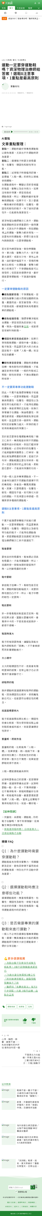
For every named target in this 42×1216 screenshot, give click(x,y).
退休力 (16, 1206)
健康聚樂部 (22, 1202)
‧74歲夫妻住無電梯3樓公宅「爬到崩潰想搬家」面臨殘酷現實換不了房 (20, 978)
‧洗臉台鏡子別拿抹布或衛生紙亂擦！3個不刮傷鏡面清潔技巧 (20, 966)
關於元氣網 (11, 1202)
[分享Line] (15, 13)
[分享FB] (5, 13)
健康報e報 (22, 1192)
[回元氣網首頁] (8, 3)
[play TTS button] (12, 132)
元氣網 (8, 60)
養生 (11, 8)
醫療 (30, 8)
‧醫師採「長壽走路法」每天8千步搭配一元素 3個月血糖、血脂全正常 (21, 990)
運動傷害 (7, 196)
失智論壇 (21, 8)
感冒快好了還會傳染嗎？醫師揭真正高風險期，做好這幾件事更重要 (24, 18)
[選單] (39, 3)
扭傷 (26, 326)
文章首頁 (24, 1206)
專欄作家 (33, 1206)
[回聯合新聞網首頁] (3, 3)
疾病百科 (8, 1206)
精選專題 (31, 1202)
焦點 (4, 8)
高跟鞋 (17, 817)
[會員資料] (35, 3)
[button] (39, 8)
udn (3, 60)
